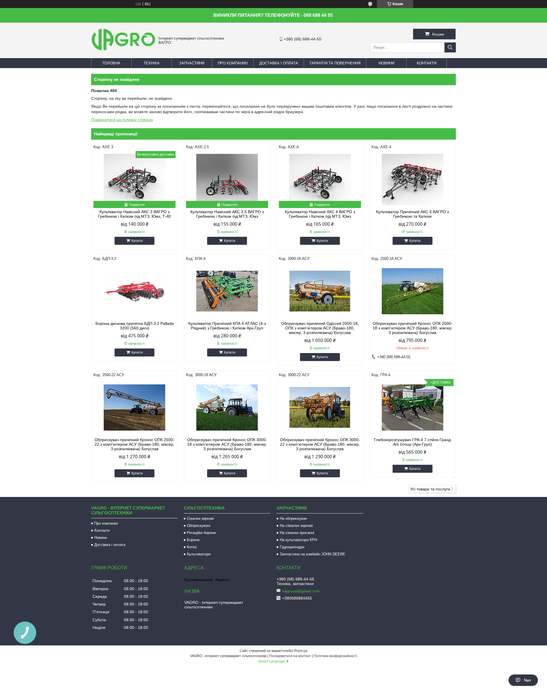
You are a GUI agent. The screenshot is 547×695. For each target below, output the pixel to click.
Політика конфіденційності (335, 656)
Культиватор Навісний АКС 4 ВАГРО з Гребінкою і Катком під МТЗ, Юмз (320, 214)
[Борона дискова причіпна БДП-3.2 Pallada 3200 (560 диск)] (134, 291)
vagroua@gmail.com (301, 591)
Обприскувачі (198, 525)
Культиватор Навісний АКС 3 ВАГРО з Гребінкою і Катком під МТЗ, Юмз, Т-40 (134, 214)
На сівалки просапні (297, 533)
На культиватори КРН (298, 540)
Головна (111, 63)
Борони (193, 540)
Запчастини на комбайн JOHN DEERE (312, 554)
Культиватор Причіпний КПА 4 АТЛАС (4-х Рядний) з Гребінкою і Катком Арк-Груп (227, 325)
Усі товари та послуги (430, 489)
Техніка (152, 63)
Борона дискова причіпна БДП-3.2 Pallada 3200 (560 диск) (134, 325)
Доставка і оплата (278, 63)
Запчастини (191, 63)
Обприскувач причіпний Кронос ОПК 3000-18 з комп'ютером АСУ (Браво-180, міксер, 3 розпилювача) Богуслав (227, 444)
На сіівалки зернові (296, 525)
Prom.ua (300, 651)
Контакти (426, 63)
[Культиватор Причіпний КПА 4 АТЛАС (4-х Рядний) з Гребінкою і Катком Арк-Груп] (227, 291)
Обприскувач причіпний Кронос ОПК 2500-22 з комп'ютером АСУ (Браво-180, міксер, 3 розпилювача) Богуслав (134, 444)
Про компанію (233, 63)
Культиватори (199, 554)
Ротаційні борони (201, 533)
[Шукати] (450, 47)
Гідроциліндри (292, 547)
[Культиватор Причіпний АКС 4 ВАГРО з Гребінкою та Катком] (413, 179)
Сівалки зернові (200, 518)
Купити (137, 241)
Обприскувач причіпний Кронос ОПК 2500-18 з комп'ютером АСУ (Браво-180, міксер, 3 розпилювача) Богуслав (412, 328)
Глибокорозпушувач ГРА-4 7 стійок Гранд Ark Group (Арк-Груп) (412, 442)
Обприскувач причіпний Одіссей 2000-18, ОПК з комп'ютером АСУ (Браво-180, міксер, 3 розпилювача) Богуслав (320, 328)
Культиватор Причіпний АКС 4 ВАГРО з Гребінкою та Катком (412, 214)
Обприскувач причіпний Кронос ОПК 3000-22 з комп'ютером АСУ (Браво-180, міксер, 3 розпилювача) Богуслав (320, 444)
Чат (527, 680)
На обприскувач (293, 518)
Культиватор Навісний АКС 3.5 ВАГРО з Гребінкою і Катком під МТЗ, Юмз (227, 214)
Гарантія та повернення (335, 63)
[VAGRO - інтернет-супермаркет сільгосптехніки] (123, 51)
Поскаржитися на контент (290, 656)
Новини (386, 63)
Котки (192, 547)
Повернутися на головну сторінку (122, 119)
